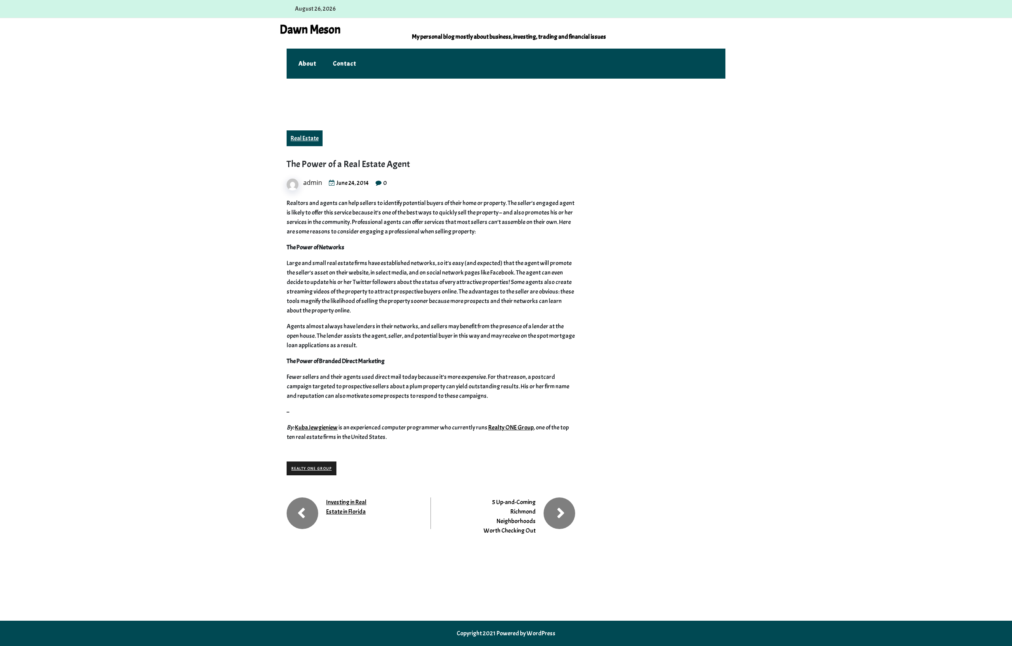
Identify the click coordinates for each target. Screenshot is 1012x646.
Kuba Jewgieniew (316, 427)
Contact (344, 64)
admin (312, 182)
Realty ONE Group (511, 427)
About (307, 64)
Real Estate (305, 138)
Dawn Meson (310, 29)
